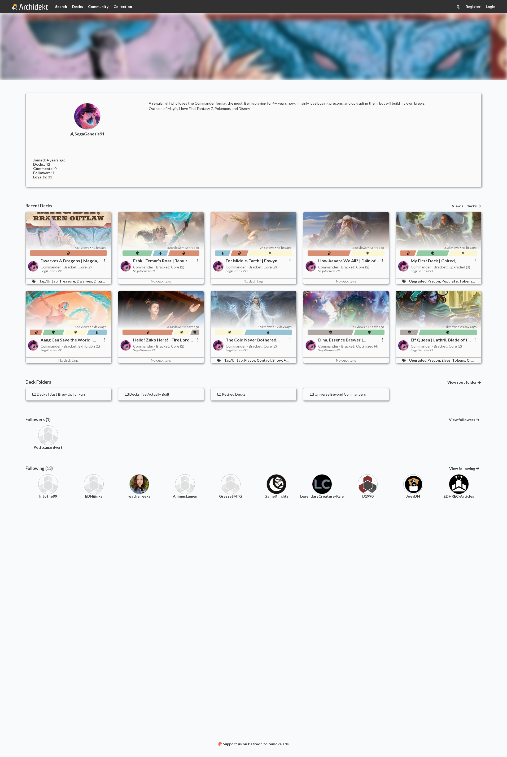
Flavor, (250, 360)
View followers (462, 419)
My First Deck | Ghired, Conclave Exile (433, 260)
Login (490, 6)
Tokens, (466, 281)
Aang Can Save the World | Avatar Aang (67, 339)
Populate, (450, 281)
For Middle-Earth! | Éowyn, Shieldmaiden (252, 260)
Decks (77, 6)
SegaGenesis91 (89, 133)
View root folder (462, 382)
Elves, (447, 360)
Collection (122, 6)
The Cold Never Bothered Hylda (251, 339)
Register (473, 6)
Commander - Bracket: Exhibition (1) (70, 346)
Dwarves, (85, 281)
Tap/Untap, (49, 281)
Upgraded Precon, (425, 281)
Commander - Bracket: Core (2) (66, 267)
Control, (264, 360)
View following (462, 468)
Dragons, (102, 281)
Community (98, 6)
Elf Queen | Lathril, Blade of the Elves (441, 339)
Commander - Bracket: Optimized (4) (348, 346)
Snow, (277, 360)
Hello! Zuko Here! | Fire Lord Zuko (161, 339)
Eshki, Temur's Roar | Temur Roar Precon (160, 260)
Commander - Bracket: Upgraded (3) (440, 267)
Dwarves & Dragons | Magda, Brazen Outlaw (69, 260)
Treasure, (68, 281)
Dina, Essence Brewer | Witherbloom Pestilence (342, 339)
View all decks (464, 206)
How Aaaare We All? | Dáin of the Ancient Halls (347, 260)
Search (61, 6)
